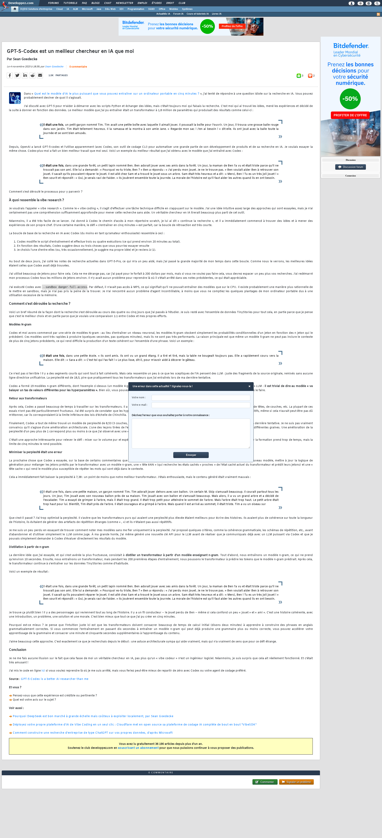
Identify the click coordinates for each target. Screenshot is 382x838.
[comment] (191, 433)
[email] (201, 405)
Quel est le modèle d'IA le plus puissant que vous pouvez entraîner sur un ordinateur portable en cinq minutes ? (116, 94)
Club (181, 3)
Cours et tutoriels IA (198, 14)
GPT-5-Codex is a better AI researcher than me (55, 679)
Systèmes (187, 9)
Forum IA (178, 14)
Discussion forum (352, 166)
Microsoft (87, 9)
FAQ (84, 3)
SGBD (151, 9)
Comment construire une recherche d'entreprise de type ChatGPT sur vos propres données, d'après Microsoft (92, 733)
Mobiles (173, 9)
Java (98, 9)
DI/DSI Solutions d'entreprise (36, 9)
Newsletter (124, 3)
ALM (75, 9)
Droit (170, 3)
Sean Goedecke (54, 66)
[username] (201, 398)
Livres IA (216, 14)
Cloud (59, 9)
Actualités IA (163, 14)
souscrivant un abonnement (138, 748)
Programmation (136, 9)
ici (43, 671)
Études (156, 3)
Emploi (142, 3)
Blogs (95, 3)
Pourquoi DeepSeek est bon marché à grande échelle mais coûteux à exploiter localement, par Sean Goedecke (93, 716)
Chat (107, 3)
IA (68, 9)
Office (162, 9)
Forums (53, 3)
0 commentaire (78, 67)
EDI (122, 9)
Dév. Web (110, 9)
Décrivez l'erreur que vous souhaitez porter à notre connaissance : (171, 415)
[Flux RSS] (378, 14)
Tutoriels (70, 3)
